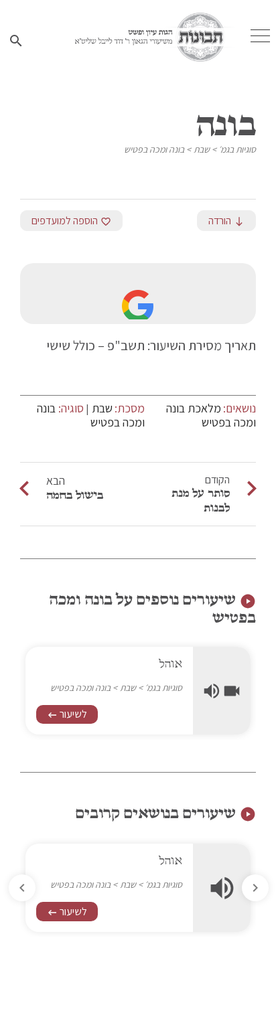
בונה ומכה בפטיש (154, 149)
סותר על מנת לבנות (200, 500)
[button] (22, 887)
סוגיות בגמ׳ (237, 149)
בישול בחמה (74, 494)
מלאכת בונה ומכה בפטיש (211, 415)
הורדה (226, 221)
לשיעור (67, 714)
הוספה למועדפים (71, 221)
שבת (202, 149)
